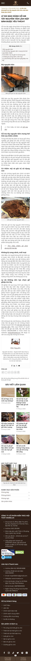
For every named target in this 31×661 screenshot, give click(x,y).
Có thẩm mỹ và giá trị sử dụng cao (13, 55)
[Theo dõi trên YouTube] (15, 656)
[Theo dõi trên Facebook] (4, 653)
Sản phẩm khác (6, 501)
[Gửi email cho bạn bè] (12, 372)
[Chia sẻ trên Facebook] (6, 372)
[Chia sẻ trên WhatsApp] (2, 372)
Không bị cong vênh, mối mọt (12, 56)
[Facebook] (12, 366)
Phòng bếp (5, 492)
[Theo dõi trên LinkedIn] (27, 653)
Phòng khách (6, 495)
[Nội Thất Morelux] (15, 3)
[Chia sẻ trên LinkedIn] (18, 372)
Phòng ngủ (5, 498)
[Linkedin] (14, 366)
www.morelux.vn (17, 578)
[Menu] (3, 3)
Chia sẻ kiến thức (14, 8)
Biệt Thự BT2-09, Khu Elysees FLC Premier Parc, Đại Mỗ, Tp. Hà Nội (16, 524)
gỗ (10, 380)
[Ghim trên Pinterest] (15, 372)
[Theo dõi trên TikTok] (13, 653)
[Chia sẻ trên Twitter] (9, 372)
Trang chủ (4, 8)
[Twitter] (16, 366)
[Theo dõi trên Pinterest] (22, 653)
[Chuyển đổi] (29, 492)
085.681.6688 (20, 568)
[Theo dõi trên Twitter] (18, 653)
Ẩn (21, 46)
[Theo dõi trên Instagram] (9, 653)
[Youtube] (19, 366)
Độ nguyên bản (7, 49)
